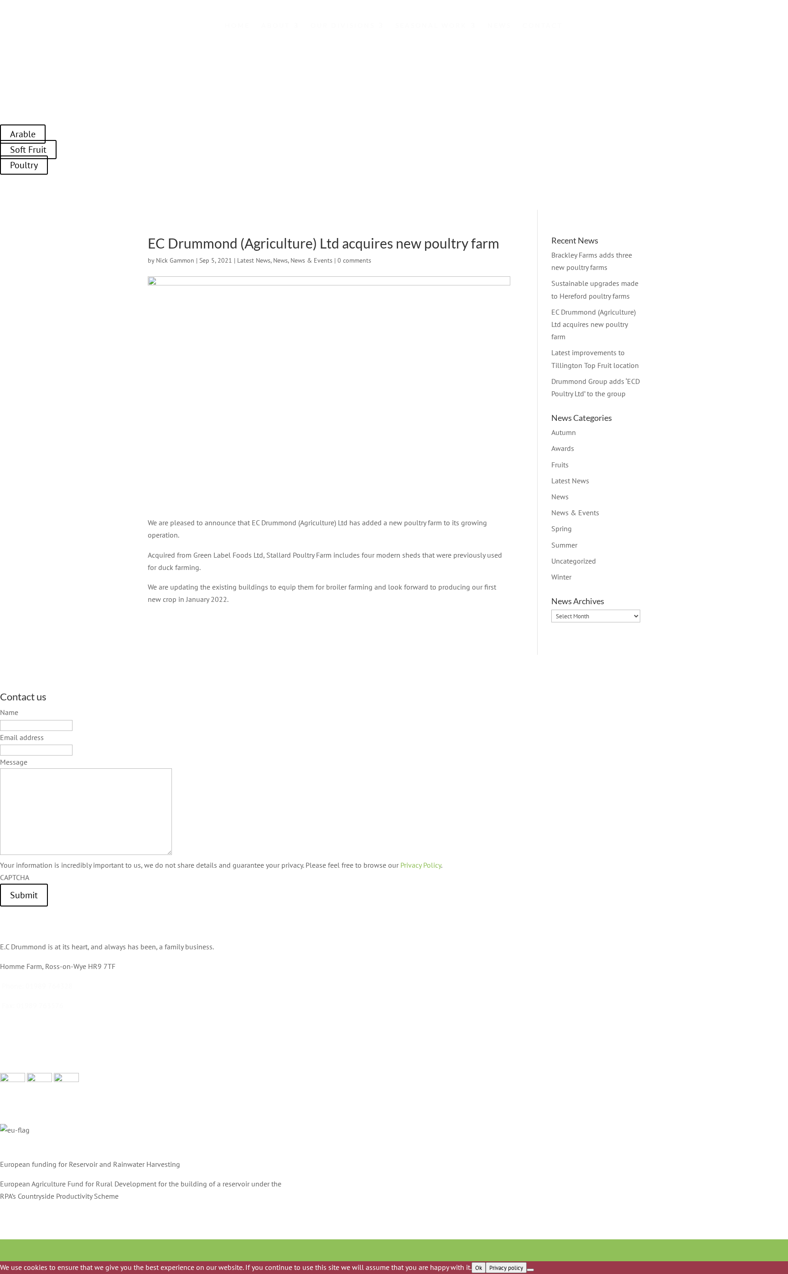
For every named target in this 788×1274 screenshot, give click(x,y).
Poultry (24, 165)
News (499, 25)
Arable (23, 134)
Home (237, 25)
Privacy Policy (420, 865)
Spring (561, 528)
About (275, 25)
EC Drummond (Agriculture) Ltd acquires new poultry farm (593, 324)
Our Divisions (343, 25)
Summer (564, 544)
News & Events (311, 260)
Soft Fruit (28, 149)
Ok (478, 1268)
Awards (562, 448)
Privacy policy (506, 1268)
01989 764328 (49, 985)
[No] (530, 1270)
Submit (24, 895)
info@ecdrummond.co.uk (63, 1025)
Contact (543, 25)
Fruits (560, 464)
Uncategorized (573, 560)
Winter (561, 576)
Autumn (563, 432)
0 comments (354, 260)
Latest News (253, 260)
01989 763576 (39, 1005)
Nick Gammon (175, 260)
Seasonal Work (431, 25)
